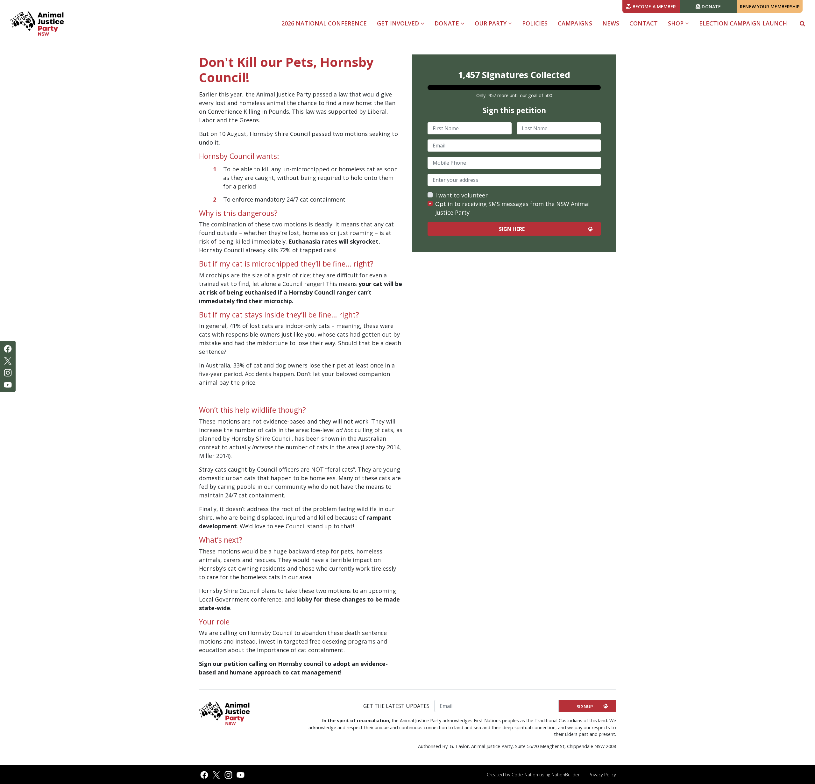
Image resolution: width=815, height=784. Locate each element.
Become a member (653, 7)
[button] (802, 23)
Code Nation (525, 775)
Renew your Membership (769, 7)
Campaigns (575, 23)
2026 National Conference (324, 23)
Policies (535, 23)
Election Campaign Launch (743, 23)
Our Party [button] (491, 23)
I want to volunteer (461, 195)
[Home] (37, 23)
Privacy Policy (602, 775)
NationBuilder (565, 775)
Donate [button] (448, 23)
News (610, 23)
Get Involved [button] (403, 23)
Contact (643, 23)
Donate (710, 7)
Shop (676, 23)
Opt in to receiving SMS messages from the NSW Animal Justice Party (512, 208)
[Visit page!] (8, 348)
